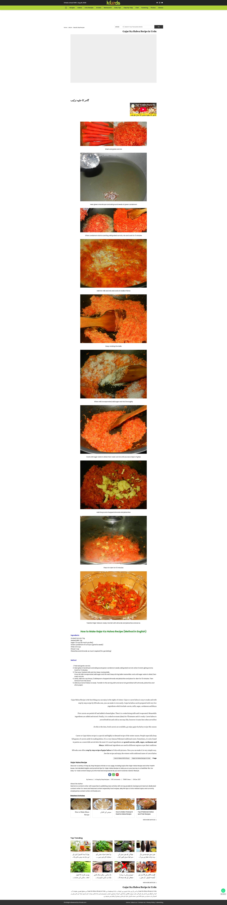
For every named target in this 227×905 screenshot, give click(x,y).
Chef (137, 8)
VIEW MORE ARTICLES (149, 820)
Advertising (159, 902)
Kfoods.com (82, 902)
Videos (79, 8)
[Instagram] (159, 3)
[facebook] (157, 3)
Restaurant (108, 8)
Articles (98, 8)
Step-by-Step (128, 8)
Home (128, 902)
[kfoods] (113, 3)
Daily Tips (117, 8)
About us (134, 902)
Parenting (144, 8)
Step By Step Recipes (102, 779)
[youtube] (162, 3)
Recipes (72, 8)
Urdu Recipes (89, 8)
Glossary (161, 8)
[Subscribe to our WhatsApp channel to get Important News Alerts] (223, 891)
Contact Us (141, 902)
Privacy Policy (151, 902)
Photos (153, 8)
